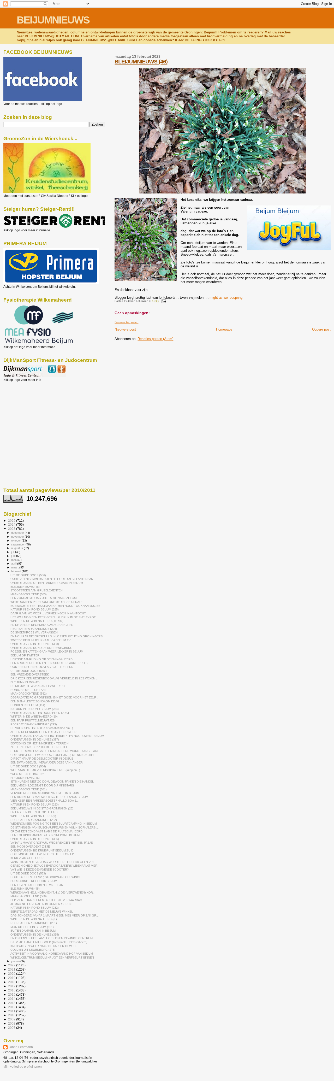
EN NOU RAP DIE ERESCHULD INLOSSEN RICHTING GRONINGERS (56, 636)
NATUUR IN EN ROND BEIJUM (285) (34, 609)
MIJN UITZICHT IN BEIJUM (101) (32, 927)
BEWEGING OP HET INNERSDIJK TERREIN (39, 743)
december (18, 532)
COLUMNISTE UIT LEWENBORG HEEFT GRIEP (42, 854)
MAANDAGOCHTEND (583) (28, 594)
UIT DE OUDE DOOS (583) (28, 873)
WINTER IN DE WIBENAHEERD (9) (33, 816)
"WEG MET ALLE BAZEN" (27, 774)
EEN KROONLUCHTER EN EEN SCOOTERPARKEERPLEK (49, 663)
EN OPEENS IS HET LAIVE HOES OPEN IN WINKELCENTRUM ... (53, 938)
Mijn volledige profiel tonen (22, 1066)
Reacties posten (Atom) (155, 339)
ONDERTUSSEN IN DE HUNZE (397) (34, 739)
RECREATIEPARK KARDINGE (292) (33, 819)
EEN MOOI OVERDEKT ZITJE (30, 846)
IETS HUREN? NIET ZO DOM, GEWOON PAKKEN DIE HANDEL (52, 781)
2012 (12, 1007)
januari (15, 961)
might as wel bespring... (228, 297)
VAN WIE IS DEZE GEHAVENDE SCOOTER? (39, 869)
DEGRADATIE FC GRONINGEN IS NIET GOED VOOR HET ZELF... (54, 697)
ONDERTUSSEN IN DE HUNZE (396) (34, 839)
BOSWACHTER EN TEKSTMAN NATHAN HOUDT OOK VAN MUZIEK (55, 605)
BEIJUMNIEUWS (53, 20)
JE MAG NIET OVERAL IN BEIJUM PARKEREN (40, 904)
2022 (12, 965)
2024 (12, 524)
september (18, 544)
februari (16, 571)
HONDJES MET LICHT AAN (28, 689)
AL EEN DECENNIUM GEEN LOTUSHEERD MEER (43, 731)
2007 (12, 1027)
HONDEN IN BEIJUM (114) (27, 705)
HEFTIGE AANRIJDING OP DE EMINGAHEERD (41, 659)
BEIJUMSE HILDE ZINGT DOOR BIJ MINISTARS (42, 785)
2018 (12, 982)
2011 (12, 1011)
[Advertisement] (26, 410)
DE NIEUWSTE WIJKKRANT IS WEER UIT (37, 686)
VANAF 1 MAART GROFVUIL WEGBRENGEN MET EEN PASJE (51, 842)
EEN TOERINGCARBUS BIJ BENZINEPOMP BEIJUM (45, 835)
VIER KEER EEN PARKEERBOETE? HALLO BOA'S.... (44, 800)
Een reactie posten (126, 322)
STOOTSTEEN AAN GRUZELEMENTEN (36, 590)
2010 (12, 1015)
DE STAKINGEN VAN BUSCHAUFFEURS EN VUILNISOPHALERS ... (54, 827)
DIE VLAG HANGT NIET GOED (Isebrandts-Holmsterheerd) (48, 942)
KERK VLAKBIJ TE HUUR (27, 858)
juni (13, 555)
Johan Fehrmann (21, 1047)
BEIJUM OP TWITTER (24, 655)
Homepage (224, 329)
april (14, 563)
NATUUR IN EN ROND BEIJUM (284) (34, 708)
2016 (12, 990)
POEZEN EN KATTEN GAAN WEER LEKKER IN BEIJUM (46, 651)
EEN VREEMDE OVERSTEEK (29, 674)
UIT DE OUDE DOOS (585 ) (28, 670)
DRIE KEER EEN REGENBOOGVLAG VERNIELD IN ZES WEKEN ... (54, 678)
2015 (12, 994)
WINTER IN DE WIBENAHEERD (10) (34, 716)
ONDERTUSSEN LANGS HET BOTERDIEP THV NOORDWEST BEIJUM (57, 735)
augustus (17, 548)
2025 (12, 520)
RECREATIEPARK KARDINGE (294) (33, 628)
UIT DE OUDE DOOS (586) (28, 575)
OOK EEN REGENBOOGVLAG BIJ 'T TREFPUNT (42, 666)
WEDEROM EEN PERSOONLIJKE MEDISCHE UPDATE (46, 601)
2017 (12, 986)
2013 (12, 1002)
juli (13, 552)
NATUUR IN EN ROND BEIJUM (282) (34, 907)
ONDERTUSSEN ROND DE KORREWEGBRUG (41, 647)
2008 (12, 1023)
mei (13, 559)
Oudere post (321, 329)
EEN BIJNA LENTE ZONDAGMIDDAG (34, 701)
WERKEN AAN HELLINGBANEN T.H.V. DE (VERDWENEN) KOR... (52, 892)
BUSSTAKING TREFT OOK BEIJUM (33, 881)
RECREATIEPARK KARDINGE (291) (33, 923)
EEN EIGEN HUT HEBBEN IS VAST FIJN (36, 884)
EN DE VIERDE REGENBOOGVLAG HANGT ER (41, 624)
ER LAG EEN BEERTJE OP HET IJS (33, 812)
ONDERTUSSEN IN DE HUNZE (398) (34, 643)
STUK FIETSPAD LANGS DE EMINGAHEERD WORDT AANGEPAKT (54, 751)
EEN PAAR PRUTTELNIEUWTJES (32, 720)
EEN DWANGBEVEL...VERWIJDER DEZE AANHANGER (46, 762)
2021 (12, 969)
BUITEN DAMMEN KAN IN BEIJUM (33, 930)
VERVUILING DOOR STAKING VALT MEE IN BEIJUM (44, 793)
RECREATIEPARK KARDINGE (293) (33, 724)
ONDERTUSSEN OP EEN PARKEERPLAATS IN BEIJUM (46, 582)
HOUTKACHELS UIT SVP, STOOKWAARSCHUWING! (45, 877)
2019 (12, 977)
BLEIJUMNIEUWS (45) (25, 888)
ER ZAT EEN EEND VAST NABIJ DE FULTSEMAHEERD (46, 831)
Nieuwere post (125, 329)
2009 (12, 1019)
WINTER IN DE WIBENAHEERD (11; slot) (36, 620)
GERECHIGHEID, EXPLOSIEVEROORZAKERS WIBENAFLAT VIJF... (54, 865)
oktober (16, 540)
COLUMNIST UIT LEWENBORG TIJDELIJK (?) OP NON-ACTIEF (52, 754)
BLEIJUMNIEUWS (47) (25, 682)
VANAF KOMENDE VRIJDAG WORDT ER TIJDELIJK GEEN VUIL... (53, 861)
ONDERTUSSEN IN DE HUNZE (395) (34, 934)
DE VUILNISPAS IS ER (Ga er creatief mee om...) (41, 728)
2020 (12, 973)
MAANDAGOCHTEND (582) (28, 693)
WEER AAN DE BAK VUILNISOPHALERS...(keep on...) (45, 770)
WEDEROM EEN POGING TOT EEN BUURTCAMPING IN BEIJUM (53, 823)
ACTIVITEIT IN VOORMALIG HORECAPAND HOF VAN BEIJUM (51, 953)
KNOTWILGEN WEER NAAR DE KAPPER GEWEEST (44, 946)
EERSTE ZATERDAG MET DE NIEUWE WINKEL (41, 911)
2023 (12, 528)
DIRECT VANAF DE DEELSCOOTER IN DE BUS (41, 758)
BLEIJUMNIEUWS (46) (141, 61)
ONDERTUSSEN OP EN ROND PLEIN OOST (39, 712)
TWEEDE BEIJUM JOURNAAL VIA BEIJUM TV (40, 640)
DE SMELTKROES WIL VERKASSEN (34, 632)
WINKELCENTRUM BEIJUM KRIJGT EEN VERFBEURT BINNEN (52, 957)
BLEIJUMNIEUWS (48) (25, 586)
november (18, 536)
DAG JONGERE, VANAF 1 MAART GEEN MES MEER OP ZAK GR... (54, 915)
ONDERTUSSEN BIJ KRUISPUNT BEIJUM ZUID (41, 850)
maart (15, 567)
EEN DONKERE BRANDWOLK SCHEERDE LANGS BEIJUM (49, 796)
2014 (12, 998)
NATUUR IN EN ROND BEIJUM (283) (34, 804)
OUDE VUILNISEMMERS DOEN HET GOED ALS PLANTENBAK (51, 578)
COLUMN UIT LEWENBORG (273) (32, 949)
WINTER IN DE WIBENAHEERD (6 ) (33, 919)
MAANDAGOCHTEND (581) (28, 789)
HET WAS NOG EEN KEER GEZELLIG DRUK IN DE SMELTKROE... (54, 617)
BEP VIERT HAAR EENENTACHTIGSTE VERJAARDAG (46, 900)
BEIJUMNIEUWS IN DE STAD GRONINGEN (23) (41, 808)
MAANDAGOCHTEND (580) (28, 896)
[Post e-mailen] (163, 300)
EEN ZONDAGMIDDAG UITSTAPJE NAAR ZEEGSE (44, 598)
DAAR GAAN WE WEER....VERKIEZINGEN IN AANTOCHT (48, 613)
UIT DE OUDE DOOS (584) (28, 766)
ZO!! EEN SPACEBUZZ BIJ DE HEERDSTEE (39, 747)
